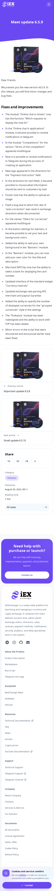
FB (27, 461)
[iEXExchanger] (21, 595)
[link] (8, 4)
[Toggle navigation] (49, 4)
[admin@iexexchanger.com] (28, 642)
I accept (29, 885)
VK (17, 461)
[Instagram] (14, 642)
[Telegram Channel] (7, 642)
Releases (11, 477)
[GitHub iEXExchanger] (21, 642)
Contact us (27, 575)
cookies (22, 875)
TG (9, 461)
